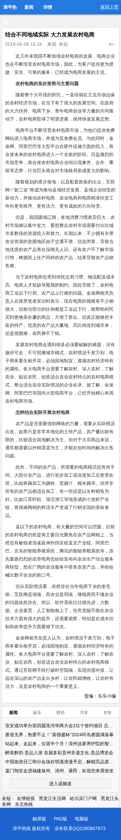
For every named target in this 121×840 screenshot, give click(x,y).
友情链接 (26, 798)
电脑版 (81, 818)
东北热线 (24, 804)
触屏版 (39, 818)
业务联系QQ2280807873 (80, 828)
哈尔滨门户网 (83, 798)
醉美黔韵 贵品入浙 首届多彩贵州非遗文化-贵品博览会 (59, 752)
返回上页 (109, 7)
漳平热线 (10, 9)
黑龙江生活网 (52, 798)
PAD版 (60, 818)
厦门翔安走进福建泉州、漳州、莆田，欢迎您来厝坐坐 (59, 770)
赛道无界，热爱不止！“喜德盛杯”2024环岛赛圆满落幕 (59, 734)
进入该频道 (60, 783)
